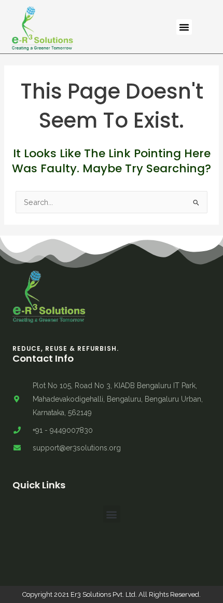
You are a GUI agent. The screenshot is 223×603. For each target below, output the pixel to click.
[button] (184, 27)
